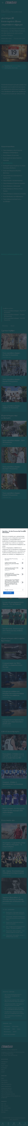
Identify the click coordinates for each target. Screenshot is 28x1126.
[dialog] (14, 563)
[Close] (24, 531)
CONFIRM (9, 592)
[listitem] (14, 559)
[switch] (22, 563)
